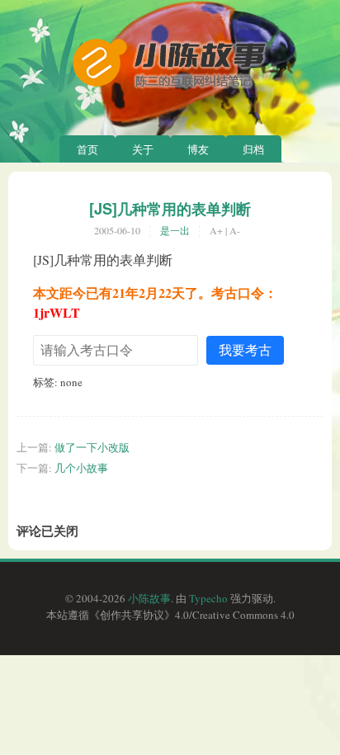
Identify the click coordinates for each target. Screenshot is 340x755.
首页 (87, 149)
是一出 (175, 230)
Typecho (208, 598)
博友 (198, 149)
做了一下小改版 (92, 447)
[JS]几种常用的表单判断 (170, 208)
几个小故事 (81, 467)
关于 (142, 149)
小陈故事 (149, 598)
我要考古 (245, 349)
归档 (253, 149)
